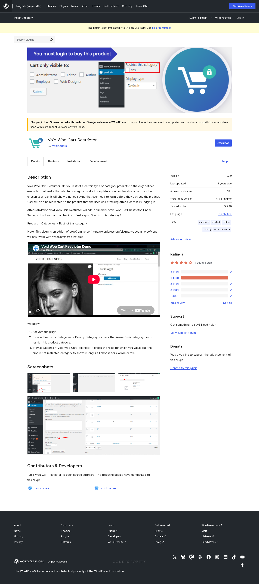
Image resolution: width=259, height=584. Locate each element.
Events (159, 530)
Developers (115, 536)
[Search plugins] (51, 39)
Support (226, 161)
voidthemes (108, 488)
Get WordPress (242, 6)
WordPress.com (212, 525)
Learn (111, 525)
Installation (74, 161)
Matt (206, 530)
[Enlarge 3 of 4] (155, 378)
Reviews (53, 161)
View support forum (183, 332)
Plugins (65, 536)
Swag (159, 541)
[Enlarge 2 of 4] (110, 378)
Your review (178, 303)
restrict (226, 222)
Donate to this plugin (183, 368)
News (17, 530)
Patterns (66, 541)
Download (223, 142)
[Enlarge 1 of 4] (65, 378)
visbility (207, 229)
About (17, 525)
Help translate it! (161, 27)
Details (35, 161)
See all (227, 303)
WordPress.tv (117, 541)
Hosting (18, 536)
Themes (65, 530)
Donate (160, 536)
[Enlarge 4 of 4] (155, 401)
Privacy (18, 541)
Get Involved (162, 525)
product (216, 222)
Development (98, 161)
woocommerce (222, 229)
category (204, 222)
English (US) (225, 213)
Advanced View (180, 239)
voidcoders (59, 146)
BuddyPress (210, 541)
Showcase (67, 525)
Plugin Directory (23, 17)
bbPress (208, 536)
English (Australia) (57, 561)
